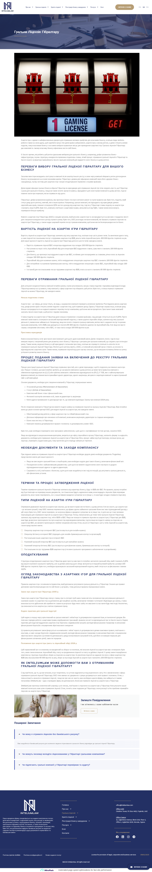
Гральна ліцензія (40, 7)
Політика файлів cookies (11, 855)
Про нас (28, 7)
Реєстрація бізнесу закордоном (75, 7)
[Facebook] (117, 837)
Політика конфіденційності (33, 855)
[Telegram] (134, 837)
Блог (102, 7)
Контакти (65, 833)
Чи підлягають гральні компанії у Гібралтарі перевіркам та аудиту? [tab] (56, 765)
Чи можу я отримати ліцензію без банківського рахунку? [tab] (50, 734)
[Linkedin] (123, 837)
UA (144, 7)
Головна (65, 805)
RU (147, 7)
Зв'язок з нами (89, 711)
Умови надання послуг (53, 855)
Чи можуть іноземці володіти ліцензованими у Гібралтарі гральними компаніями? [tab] (63, 754)
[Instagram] (128, 837)
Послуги (93, 7)
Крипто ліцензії (56, 7)
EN (140, 7)
